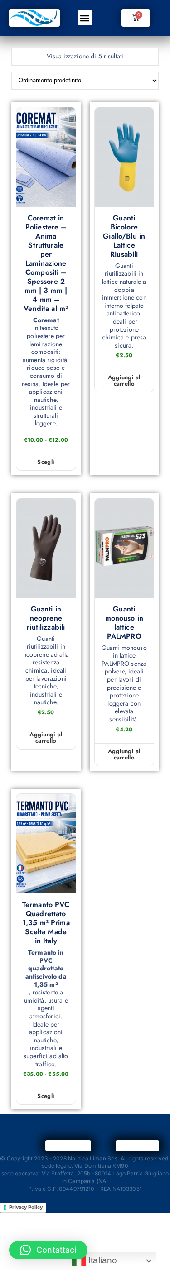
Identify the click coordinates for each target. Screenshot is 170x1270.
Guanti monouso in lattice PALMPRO (124, 623)
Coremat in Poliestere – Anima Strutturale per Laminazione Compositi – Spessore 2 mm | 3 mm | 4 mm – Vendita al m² (46, 263)
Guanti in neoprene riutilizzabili (46, 618)
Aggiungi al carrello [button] (124, 380)
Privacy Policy (26, 1207)
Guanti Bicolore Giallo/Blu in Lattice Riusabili (124, 236)
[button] (85, 17)
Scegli (45, 462)
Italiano (101, 1260)
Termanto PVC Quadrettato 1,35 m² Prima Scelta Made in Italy (46, 922)
